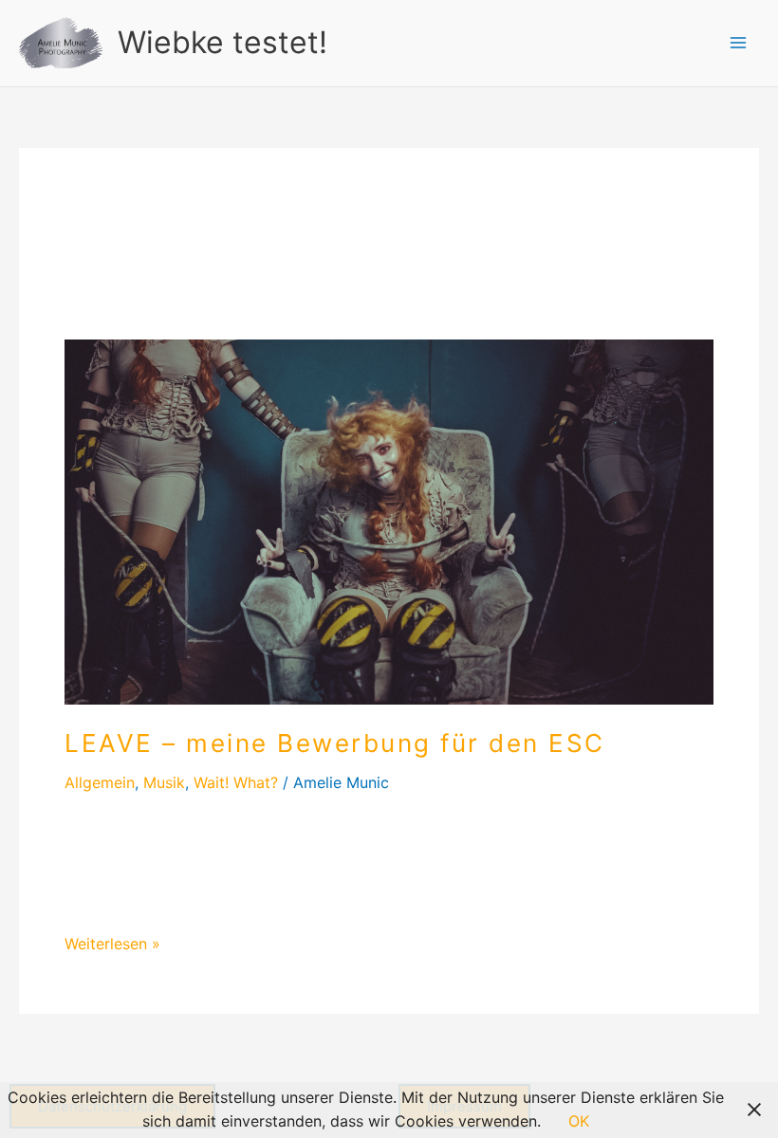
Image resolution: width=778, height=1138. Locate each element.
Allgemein (100, 782)
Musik (164, 782)
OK (578, 1120)
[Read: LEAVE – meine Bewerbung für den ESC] (389, 520)
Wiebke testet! (222, 42)
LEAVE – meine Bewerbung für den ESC (335, 743)
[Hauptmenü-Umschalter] (738, 43)
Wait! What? (236, 782)
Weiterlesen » (112, 942)
